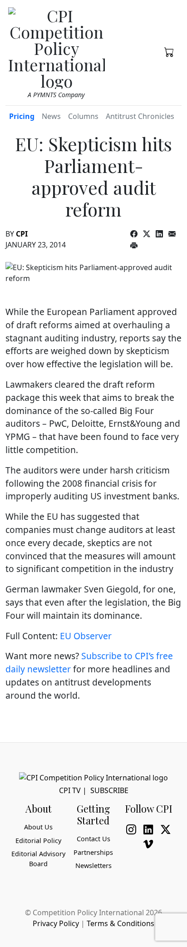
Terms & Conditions (120, 923)
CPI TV (70, 790)
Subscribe (109, 790)
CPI (22, 234)
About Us (38, 827)
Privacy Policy (56, 923)
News (51, 116)
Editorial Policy (38, 840)
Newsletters (93, 865)
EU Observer (86, 636)
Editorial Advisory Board (38, 858)
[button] (169, 51)
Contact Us (93, 838)
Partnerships (93, 852)
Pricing (21, 116)
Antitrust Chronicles (140, 116)
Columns (83, 116)
